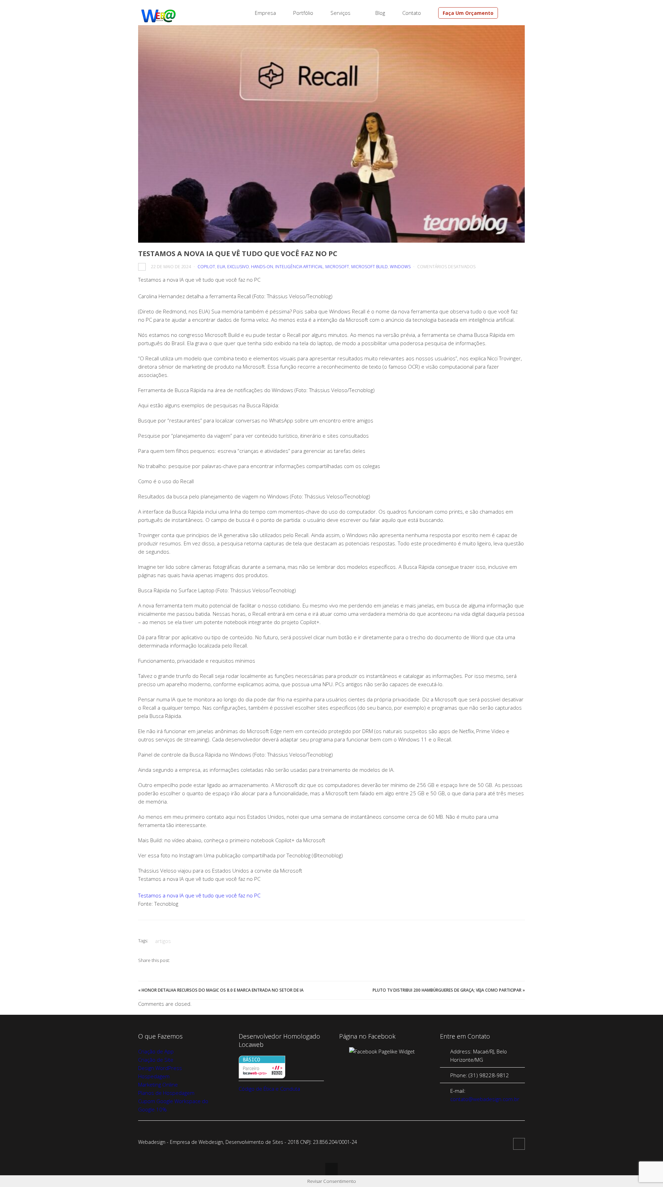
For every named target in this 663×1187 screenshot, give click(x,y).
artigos (163, 940)
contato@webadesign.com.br (484, 1099)
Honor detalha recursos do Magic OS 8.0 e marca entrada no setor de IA (223, 990)
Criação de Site (155, 1059)
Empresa (265, 12)
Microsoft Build (369, 267)
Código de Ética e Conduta (269, 1088)
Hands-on (262, 267)
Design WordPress (160, 1067)
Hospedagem (154, 1076)
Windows (400, 267)
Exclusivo (238, 267)
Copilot (206, 267)
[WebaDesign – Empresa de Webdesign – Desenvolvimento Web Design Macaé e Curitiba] (158, 21)
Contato (411, 12)
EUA (221, 267)
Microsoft (337, 267)
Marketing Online (158, 1084)
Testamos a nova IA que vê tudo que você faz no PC (199, 895)
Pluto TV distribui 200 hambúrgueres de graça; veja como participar (447, 990)
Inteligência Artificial (299, 267)
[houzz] (513, 13)
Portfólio (303, 12)
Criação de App (156, 1051)
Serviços (340, 12)
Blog (380, 12)
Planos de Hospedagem (166, 1092)
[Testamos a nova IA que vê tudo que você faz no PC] (331, 134)
